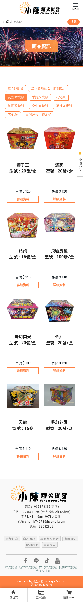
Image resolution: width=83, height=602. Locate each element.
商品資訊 (29, 538)
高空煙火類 (16, 97)
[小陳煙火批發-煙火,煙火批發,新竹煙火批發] (41, 8)
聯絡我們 (32, 545)
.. (65, 581)
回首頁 (14, 597)
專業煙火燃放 (49, 538)
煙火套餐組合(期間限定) (48, 88)
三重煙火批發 (41, 571)
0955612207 (32, 511)
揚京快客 (38, 581)
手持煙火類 (40, 97)
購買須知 (70, 538)
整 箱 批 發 (15, 88)
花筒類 (61, 97)
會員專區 (50, 545)
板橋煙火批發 (68, 567)
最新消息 (12, 538)
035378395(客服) (46, 506)
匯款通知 (41, 597)
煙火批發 (11, 567)
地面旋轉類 (16, 106)
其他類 (13, 114)
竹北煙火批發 (48, 567)
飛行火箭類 (64, 106)
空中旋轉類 (40, 106)
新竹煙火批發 (28, 567)
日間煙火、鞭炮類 (38, 114)
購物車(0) (69, 597)
